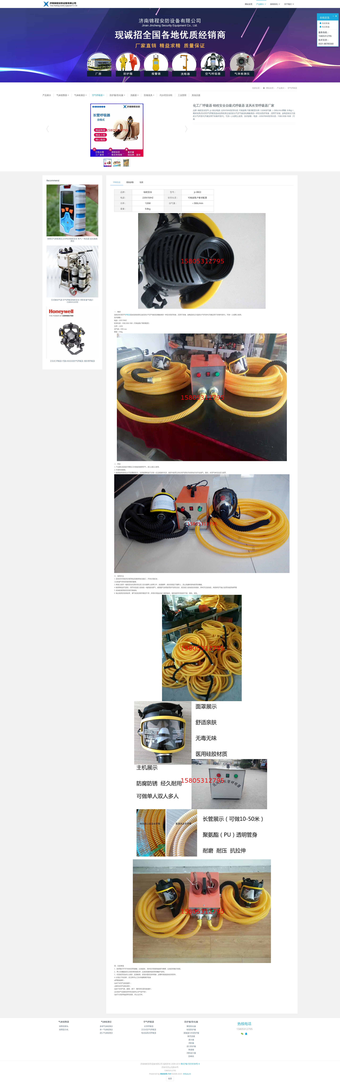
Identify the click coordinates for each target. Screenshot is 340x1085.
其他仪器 (196, 95)
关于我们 (288, 4)
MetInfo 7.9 (165, 1074)
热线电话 (244, 1023)
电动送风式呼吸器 (148, 1033)
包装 (141, 182)
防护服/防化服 (116, 95)
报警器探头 (63, 1026)
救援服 (191, 1049)
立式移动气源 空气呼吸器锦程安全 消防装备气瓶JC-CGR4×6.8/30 (72, 301)
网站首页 (248, 4)
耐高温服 (191, 1036)
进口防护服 (191, 1046)
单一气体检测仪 (106, 1029)
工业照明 (182, 95)
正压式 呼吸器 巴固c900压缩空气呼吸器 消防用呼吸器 (72, 361)
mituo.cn (187, 1074)
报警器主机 (63, 1029)
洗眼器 (133, 95)
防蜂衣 (191, 1056)
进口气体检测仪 (106, 1033)
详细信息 (116, 182)
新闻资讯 (274, 4)
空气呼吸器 (292, 88)
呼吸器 (127, 315)
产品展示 (260, 4)
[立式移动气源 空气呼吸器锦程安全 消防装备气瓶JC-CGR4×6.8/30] (72, 271)
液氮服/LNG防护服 (191, 1033)
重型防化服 (191, 1026)
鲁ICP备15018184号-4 (190, 1064)
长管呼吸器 (148, 1026)
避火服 (191, 1039)
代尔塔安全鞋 (166, 95)
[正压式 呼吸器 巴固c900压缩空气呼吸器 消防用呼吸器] (72, 333)
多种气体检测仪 (106, 1026)
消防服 (191, 1043)
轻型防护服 (191, 1029)
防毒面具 (148, 95)
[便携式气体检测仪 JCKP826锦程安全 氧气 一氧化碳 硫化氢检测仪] (72, 210)
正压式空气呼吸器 (148, 1029)
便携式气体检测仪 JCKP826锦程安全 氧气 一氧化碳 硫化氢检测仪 (72, 239)
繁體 (170, 1078)
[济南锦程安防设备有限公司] (68, 4)
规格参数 (130, 182)
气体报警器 (61, 95)
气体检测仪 (79, 95)
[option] (117, 130)
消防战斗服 (191, 1053)
